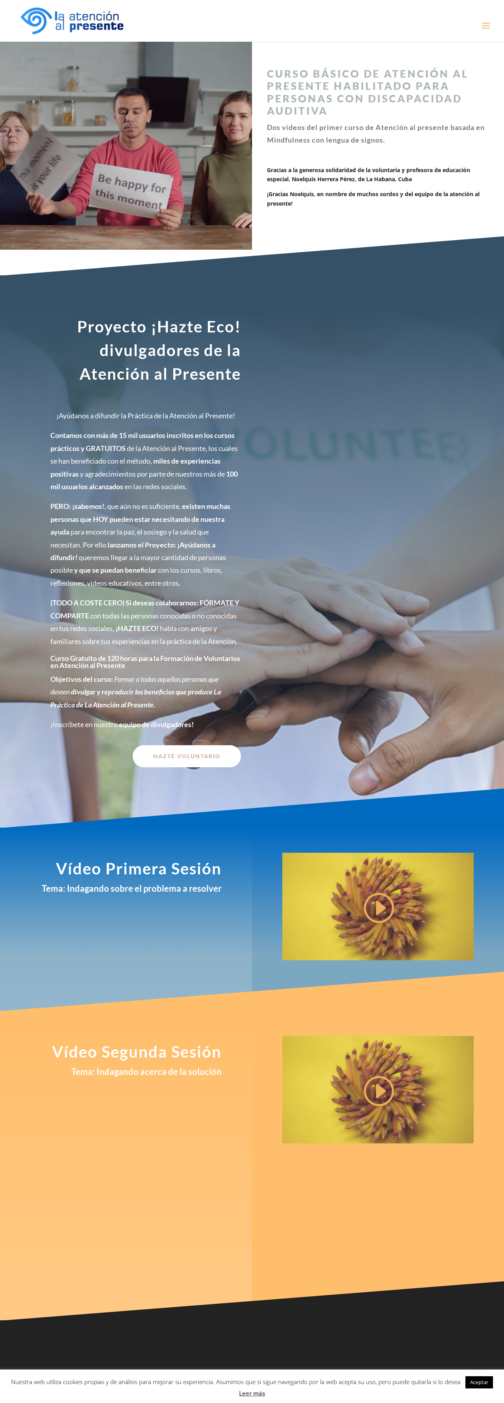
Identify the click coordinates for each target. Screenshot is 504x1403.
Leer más (252, 1393)
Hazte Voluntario (186, 756)
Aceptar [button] (479, 1382)
